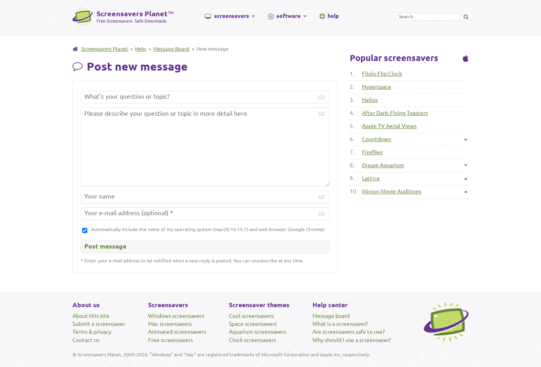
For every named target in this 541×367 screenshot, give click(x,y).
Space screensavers (253, 324)
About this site (90, 316)
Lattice (371, 178)
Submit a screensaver (98, 324)
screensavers (231, 16)
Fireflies (372, 152)
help (333, 16)
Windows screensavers (176, 316)
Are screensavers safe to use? (348, 332)
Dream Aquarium (383, 165)
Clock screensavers (252, 340)
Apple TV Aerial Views (389, 126)
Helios (370, 100)
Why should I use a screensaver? (351, 340)
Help (140, 49)
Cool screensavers (251, 316)
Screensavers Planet (104, 49)
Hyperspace (376, 87)
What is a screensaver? (340, 324)
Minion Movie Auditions (391, 191)
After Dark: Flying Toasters (395, 113)
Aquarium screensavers (257, 332)
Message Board (171, 49)
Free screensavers (170, 340)
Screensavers (168, 304)
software (288, 16)
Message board (331, 316)
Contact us (85, 340)
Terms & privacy (91, 332)
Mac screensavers (170, 324)
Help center (330, 304)
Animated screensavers (177, 332)
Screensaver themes (259, 304)
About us (86, 304)
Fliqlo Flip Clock (382, 74)
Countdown (376, 139)
